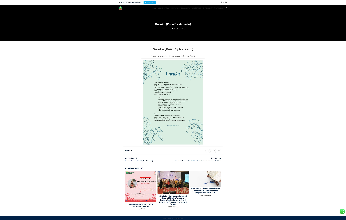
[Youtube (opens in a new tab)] (226, 2)
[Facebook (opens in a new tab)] (221, 2)
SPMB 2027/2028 (149, 2)
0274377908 (123, 2)
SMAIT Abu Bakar (158, 56)
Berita (193, 56)
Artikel (187, 56)
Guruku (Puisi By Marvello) (177, 28)
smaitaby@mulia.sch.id (136, 2)
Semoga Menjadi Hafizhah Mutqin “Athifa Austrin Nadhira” (141, 205)
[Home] (162, 28)
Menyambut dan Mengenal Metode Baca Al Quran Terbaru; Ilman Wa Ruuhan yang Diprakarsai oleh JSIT (205, 191)
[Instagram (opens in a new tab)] (224, 2)
